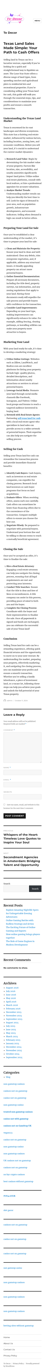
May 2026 (11, 998)
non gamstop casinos (14, 1084)
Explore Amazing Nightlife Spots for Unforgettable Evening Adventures (22, 913)
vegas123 (8, 1132)
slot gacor (8, 1210)
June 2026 (11, 994)
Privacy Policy (10, 1355)
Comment (9, 730)
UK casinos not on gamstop (17, 1160)
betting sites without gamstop (19, 1325)
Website (8, 792)
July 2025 (10, 1026)
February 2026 (13, 1008)
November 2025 (14, 1015)
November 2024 (14, 1050)
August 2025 (12, 1022)
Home (7, 1337)
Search (7, 883)
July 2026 (10, 991)
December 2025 (14, 1012)
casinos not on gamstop (15, 1091)
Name (7, 768)
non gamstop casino (14, 1105)
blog (8, 1077)
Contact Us (9, 1349)
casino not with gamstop (16, 1119)
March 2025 (12, 1036)
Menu (37, 21)
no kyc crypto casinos (14, 1174)
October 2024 (12, 1054)
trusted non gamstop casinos (18, 1112)
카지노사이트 (10, 1196)
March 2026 (12, 1005)
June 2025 (11, 1029)
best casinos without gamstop (18, 1181)
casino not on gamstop (15, 1098)
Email (7, 780)
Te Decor (10, 32)
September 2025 (14, 1019)
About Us (8, 1343)
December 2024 (14, 1047)
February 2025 (13, 1040)
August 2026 (12, 987)
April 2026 (11, 1001)
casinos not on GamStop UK (17, 1125)
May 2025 (11, 1033)
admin (9, 701)
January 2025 (12, 1043)
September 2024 (14, 1057)
